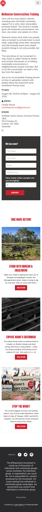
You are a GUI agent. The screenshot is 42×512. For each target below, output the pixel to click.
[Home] (3, 3)
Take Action (21, 287)
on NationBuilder (31, 504)
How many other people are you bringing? (20, 179)
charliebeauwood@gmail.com (16, 107)
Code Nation (19, 504)
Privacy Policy (21, 497)
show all (32, 352)
